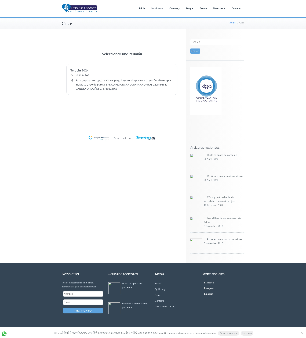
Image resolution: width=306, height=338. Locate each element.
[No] (302, 333)
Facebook (209, 282)
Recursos (218, 8)
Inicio (142, 8)
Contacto (236, 8)
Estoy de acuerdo (228, 333)
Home (232, 22)
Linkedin (208, 294)
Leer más (247, 333)
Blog (188, 8)
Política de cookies (165, 306)
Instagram (209, 288)
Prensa (203, 8)
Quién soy (174, 8)
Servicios (156, 8)
